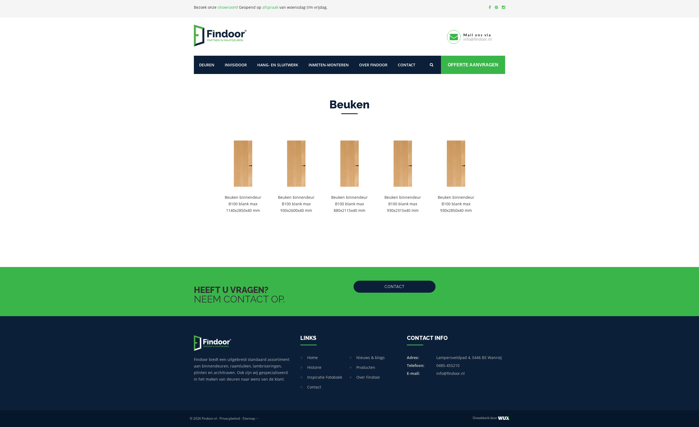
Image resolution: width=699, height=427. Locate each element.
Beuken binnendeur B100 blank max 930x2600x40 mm (296, 204)
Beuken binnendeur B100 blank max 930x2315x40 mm (402, 204)
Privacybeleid (230, 418)
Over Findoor (373, 64)
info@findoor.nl (450, 373)
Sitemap (248, 418)
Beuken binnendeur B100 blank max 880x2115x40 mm (349, 204)
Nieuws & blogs (370, 357)
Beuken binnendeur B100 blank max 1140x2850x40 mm (243, 204)
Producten (365, 367)
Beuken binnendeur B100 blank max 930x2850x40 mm (456, 204)
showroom (227, 7)
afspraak (270, 7)
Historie (314, 367)
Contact (406, 64)
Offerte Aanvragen (473, 65)
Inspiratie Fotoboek (324, 377)
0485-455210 (448, 365)
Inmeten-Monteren (329, 64)
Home (312, 357)
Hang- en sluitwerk (277, 64)
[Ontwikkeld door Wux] (503, 418)
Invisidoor (236, 64)
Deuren (206, 64)
